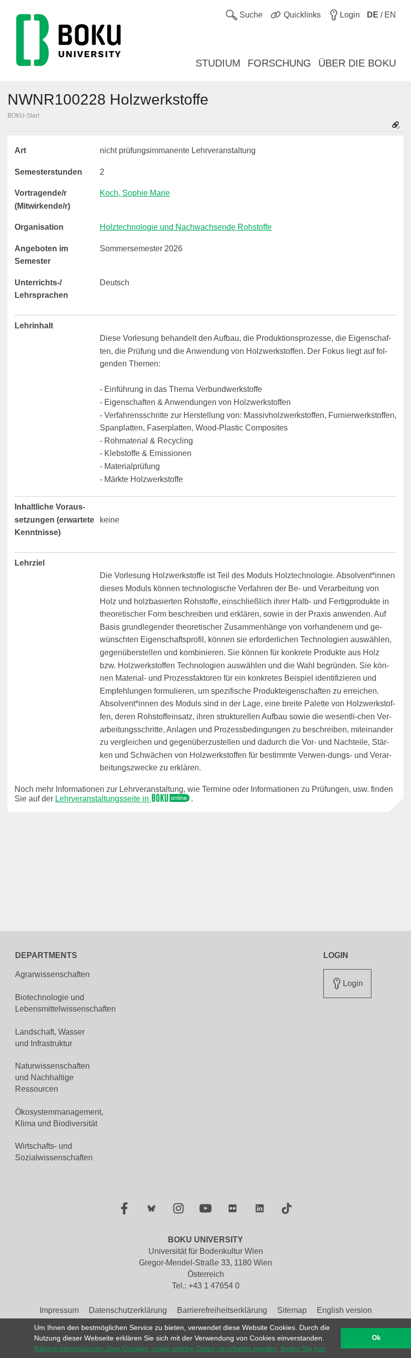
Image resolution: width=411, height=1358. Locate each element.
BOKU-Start (23, 115)
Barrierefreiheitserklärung (222, 1310)
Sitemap (292, 1310)
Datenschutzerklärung (128, 1310)
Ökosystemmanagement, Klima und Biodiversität (59, 1118)
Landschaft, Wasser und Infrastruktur (50, 1038)
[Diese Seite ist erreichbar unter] (395, 126)
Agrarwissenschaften (52, 974)
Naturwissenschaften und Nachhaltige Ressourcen (52, 1077)
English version (344, 1310)
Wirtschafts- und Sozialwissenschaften (54, 1152)
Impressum (59, 1310)
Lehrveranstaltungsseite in (103, 798)
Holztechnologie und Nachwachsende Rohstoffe (186, 227)
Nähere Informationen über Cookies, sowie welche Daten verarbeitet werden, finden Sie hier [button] (180, 1348)
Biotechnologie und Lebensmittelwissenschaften (65, 1003)
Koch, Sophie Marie (135, 193)
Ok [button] (376, 1337)
